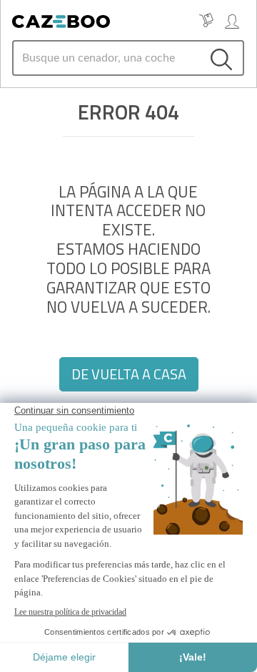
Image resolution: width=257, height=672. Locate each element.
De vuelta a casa (128, 374)
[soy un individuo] (232, 20)
